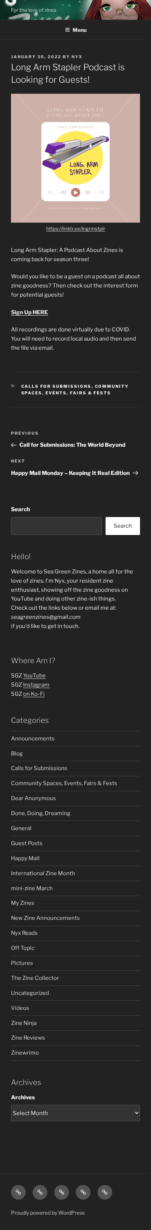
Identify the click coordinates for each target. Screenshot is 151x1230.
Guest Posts (27, 843)
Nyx (76, 56)
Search (20, 509)
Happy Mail (25, 858)
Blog (17, 753)
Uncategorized (30, 993)
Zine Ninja (24, 1023)
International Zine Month (43, 873)
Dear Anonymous (33, 798)
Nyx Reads (24, 933)
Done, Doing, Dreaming (40, 813)
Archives (23, 1097)
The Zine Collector (35, 978)
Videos (20, 1008)
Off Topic (22, 948)
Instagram (36, 684)
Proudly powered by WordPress (48, 1212)
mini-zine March (32, 888)
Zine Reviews (28, 1037)
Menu (79, 30)
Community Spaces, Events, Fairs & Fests (64, 783)
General (21, 828)
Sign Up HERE (29, 312)
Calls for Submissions (56, 386)
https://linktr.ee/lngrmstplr (75, 228)
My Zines (22, 903)
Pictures (22, 963)
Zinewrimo (25, 1052)
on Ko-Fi (34, 694)
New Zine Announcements (45, 918)
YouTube (34, 675)
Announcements (33, 738)
